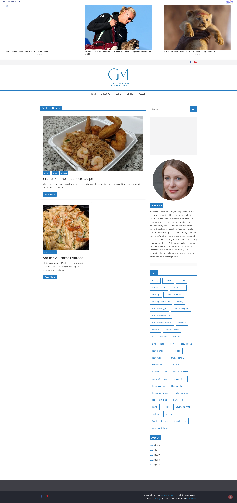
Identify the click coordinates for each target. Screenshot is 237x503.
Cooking (155, 294)
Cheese (168, 280)
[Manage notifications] (230, 497)
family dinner (158, 364)
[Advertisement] (173, 136)
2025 (152, 449)
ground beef (179, 379)
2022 (152, 464)
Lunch (119, 94)
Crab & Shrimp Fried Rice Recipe (68, 178)
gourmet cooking (159, 379)
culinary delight (159, 308)
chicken (181, 280)
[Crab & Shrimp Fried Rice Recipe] (93, 143)
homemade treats (160, 393)
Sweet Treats (180, 421)
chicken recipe (158, 287)
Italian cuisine (181, 393)
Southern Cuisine (160, 421)
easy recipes (157, 357)
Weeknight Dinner (160, 428)
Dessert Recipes (159, 336)
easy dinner (157, 350)
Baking (155, 280)
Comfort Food (178, 287)
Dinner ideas (158, 343)
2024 (152, 454)
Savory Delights (183, 407)
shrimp (169, 414)
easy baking (186, 343)
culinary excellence (161, 315)
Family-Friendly (177, 357)
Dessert (142, 94)
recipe (166, 407)
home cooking (158, 386)
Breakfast (106, 94)
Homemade (176, 386)
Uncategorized (49, 252)
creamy (179, 301)
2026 (152, 444)
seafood (155, 414)
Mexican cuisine (159, 400)
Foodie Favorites (180, 371)
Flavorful (175, 364)
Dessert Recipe (172, 329)
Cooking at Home (173, 294)
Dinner (130, 94)
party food (178, 400)
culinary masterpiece (161, 322)
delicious (182, 322)
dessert (155, 329)
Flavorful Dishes (159, 371)
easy (172, 343)
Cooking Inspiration (161, 301)
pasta (154, 407)
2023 (152, 459)
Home (93, 94)
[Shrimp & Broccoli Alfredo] (66, 227)
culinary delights (180, 308)
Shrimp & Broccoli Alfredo (63, 257)
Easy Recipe (174, 350)
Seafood (64, 173)
